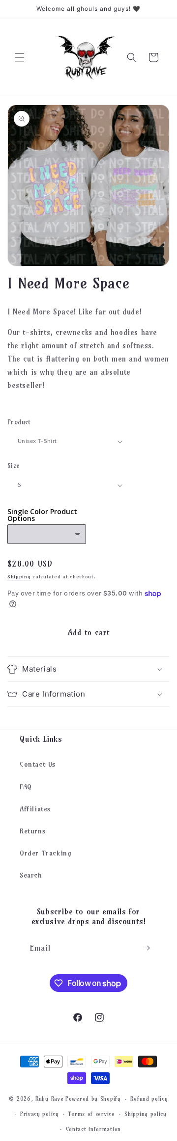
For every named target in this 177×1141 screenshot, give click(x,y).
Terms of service (91, 1114)
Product (19, 422)
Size (13, 465)
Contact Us (38, 764)
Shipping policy (145, 1114)
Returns (33, 831)
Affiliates (35, 808)
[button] (19, 57)
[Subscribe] (146, 947)
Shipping (19, 576)
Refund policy (149, 1098)
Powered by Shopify (93, 1098)
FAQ (26, 786)
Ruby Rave (49, 1098)
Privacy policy (39, 1114)
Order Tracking (45, 853)
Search (31, 875)
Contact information (93, 1129)
